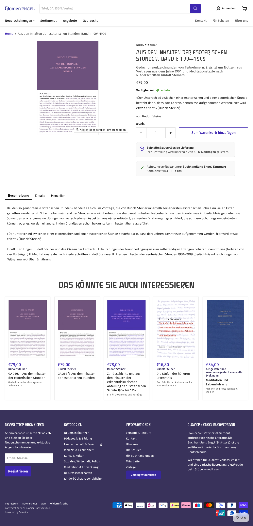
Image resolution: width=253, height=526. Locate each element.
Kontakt (201, 21)
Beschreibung (18, 195)
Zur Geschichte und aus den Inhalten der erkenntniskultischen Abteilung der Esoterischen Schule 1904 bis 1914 (126, 382)
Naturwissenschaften (78, 473)
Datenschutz (29, 503)
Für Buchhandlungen (140, 455)
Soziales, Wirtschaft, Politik (82, 461)
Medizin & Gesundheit (78, 450)
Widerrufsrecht (59, 503)
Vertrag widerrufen (143, 475)
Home (9, 34)
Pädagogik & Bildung (78, 438)
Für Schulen (220, 21)
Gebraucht (90, 21)
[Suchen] (195, 8)
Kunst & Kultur (74, 455)
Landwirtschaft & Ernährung (83, 444)
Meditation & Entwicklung (81, 467)
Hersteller (58, 195)
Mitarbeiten (133, 461)
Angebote (70, 21)
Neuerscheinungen (19, 21)
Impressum (11, 503)
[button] (226, 8)
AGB (43, 503)
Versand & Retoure (138, 433)
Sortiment (48, 21)
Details (40, 195)
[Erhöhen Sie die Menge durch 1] (171, 132)
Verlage (131, 467)
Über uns (241, 21)
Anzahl (140, 123)
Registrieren (18, 471)
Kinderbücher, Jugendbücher (83, 478)
